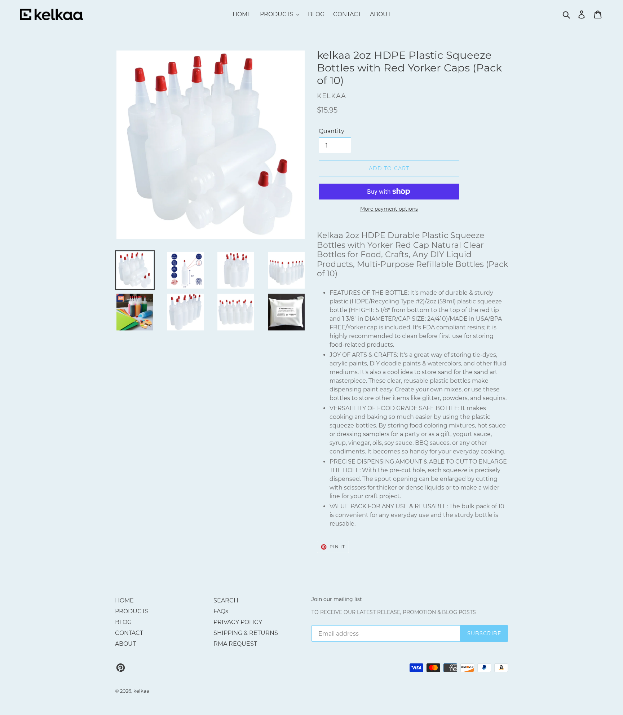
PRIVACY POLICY (237, 622)
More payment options (389, 209)
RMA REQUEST (235, 643)
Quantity (331, 131)
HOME (124, 600)
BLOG (123, 622)
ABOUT (125, 643)
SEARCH (225, 600)
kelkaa (141, 691)
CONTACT (129, 633)
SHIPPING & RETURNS (245, 633)
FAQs (220, 611)
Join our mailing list (337, 599)
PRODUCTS (132, 611)
